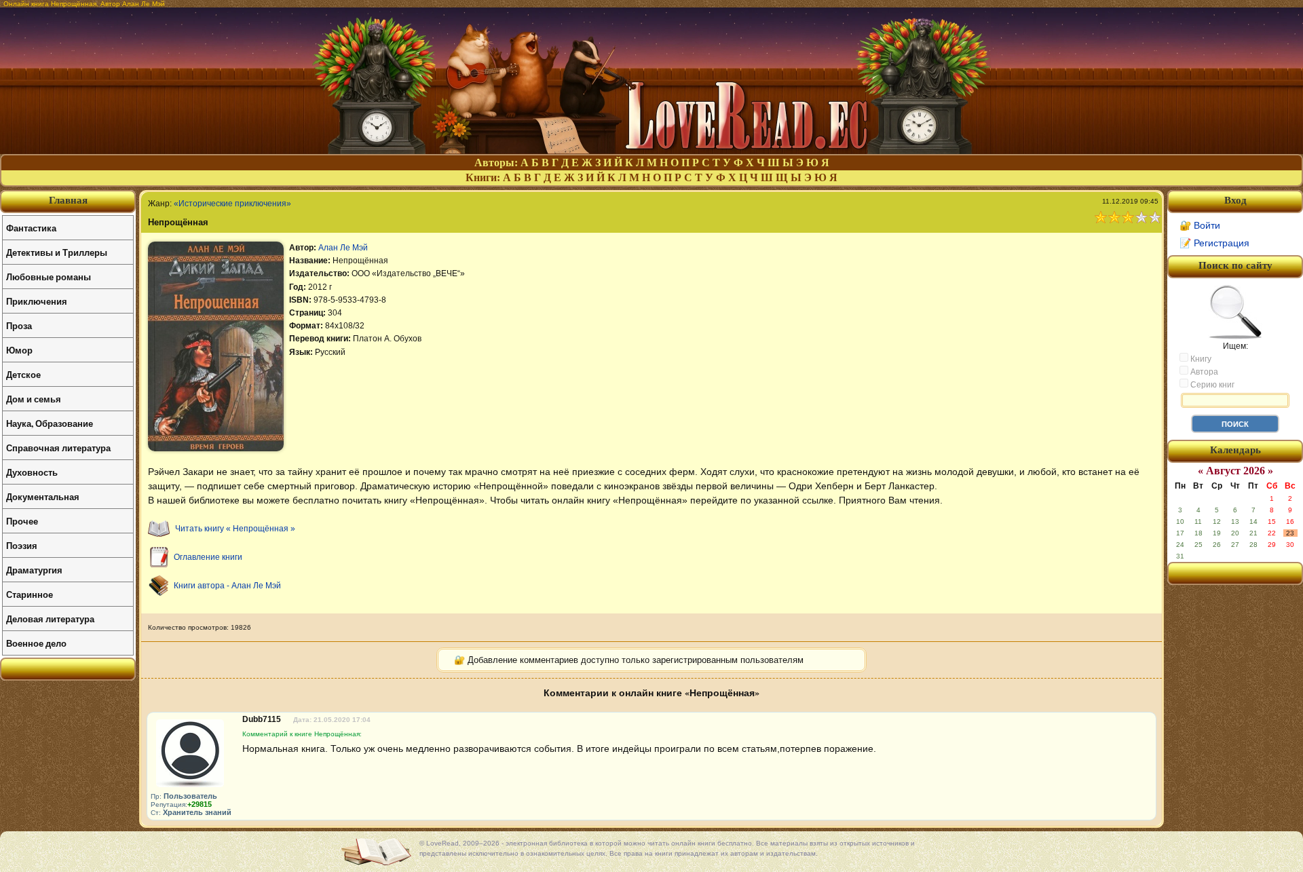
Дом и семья (33, 398)
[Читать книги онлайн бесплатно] (651, 150)
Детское (23, 374)
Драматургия (34, 569)
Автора (1203, 372)
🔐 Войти (1199, 225)
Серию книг (1211, 385)
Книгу (1199, 359)
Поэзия (21, 545)
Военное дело (36, 643)
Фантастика (31, 227)
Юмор (19, 349)
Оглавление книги (208, 557)
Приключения (36, 301)
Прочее (22, 520)
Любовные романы (48, 276)
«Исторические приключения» (232, 203)
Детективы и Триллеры (56, 252)
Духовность (32, 472)
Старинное (29, 594)
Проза (19, 325)
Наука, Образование (49, 423)
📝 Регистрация (1214, 243)
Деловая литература (50, 618)
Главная (68, 200)
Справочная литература (58, 447)
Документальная (42, 496)
